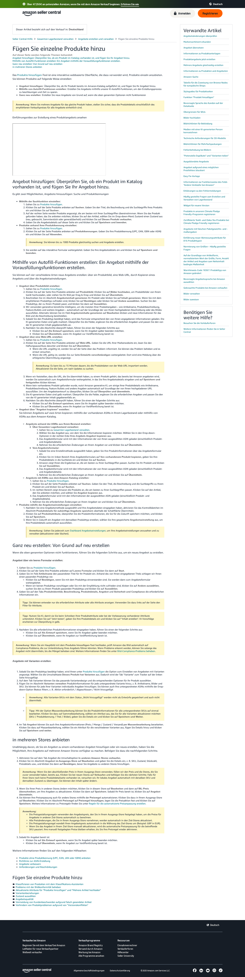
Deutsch (214, 925)
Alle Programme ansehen (91, 955)
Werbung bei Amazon (89, 952)
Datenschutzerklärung (120, 970)
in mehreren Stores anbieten (27, 66)
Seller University (126, 955)
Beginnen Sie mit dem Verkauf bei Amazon (43, 945)
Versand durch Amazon (90, 948)
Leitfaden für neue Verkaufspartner (40, 948)
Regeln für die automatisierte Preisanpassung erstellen (117, 803)
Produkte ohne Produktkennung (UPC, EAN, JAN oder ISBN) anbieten (54, 857)
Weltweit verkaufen (32, 952)
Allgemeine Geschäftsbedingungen (89, 970)
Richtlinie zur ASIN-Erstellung (34, 860)
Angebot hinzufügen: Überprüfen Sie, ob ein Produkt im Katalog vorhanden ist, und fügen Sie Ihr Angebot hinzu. (71, 57)
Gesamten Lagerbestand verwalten (71, 429)
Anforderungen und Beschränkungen (38, 866)
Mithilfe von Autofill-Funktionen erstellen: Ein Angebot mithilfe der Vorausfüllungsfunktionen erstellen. (66, 60)
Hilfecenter (123, 952)
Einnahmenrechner (127, 945)
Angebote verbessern (30, 863)
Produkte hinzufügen (29, 74)
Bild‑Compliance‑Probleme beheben (136, 651)
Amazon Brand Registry (90, 945)
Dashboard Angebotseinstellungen (88, 530)
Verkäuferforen (125, 948)
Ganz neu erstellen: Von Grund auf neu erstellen (37, 63)
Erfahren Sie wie (130, 4)
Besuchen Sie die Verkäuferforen (200, 323)
